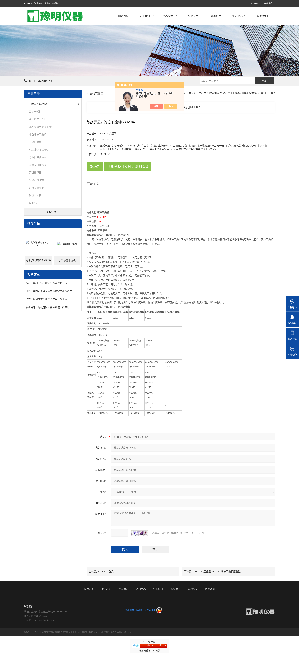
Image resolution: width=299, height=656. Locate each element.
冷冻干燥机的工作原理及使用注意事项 (46, 299)
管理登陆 (114, 632)
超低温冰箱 (35, 195)
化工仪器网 (104, 632)
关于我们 (144, 15)
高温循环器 (35, 172)
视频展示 (216, 15)
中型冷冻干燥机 (37, 119)
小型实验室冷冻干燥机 (41, 126)
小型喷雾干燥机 (67, 260)
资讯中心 (237, 15)
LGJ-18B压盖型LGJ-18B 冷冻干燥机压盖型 (217, 571)
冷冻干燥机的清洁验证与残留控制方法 (46, 283)
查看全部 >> (52, 212)
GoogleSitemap (125, 632)
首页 (191, 93)
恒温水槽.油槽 (36, 180)
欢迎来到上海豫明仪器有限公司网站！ (41, 3)
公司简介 (255, 4)
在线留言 (94, 166)
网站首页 (123, 15)
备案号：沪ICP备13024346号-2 (75, 632)
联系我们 (268, 4)
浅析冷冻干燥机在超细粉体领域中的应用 (47, 307)
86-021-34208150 (128, 166)
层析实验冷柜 (36, 187)
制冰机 (33, 203)
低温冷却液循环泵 (39, 149)
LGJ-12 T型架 (106, 571)
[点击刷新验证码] (139, 533)
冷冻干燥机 (35, 111)
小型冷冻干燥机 (37, 134)
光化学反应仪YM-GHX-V (38, 262)
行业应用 (193, 15)
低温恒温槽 (35, 142)
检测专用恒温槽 (37, 165)
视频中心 (175, 589)
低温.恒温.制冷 (39, 103)
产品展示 (168, 15)
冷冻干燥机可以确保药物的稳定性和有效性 (49, 291)
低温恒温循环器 (37, 157)
